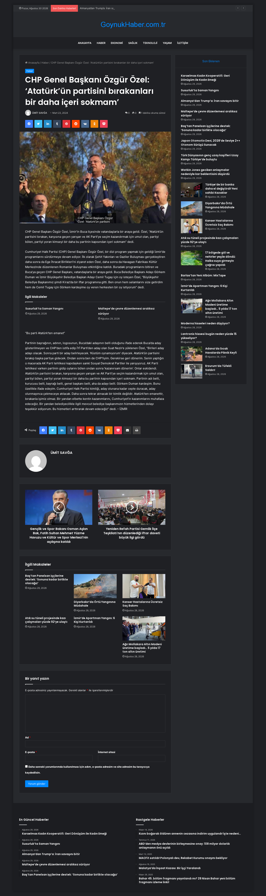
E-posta (31, 752)
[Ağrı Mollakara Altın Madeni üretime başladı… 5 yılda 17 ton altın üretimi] (143, 628)
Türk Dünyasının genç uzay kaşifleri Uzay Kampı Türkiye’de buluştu (209, 157)
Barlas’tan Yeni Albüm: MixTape (203, 275)
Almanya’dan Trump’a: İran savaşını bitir (103, 8)
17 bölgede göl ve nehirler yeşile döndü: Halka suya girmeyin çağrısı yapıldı (220, 259)
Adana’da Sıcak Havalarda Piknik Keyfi (221, 351)
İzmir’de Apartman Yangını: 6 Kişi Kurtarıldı (94, 620)
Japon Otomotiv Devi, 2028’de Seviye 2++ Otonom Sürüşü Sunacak (210, 143)
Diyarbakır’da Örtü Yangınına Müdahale (94, 604)
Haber (101, 42)
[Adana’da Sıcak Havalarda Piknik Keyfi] (191, 354)
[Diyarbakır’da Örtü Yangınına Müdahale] (95, 586)
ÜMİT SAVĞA (39, 112)
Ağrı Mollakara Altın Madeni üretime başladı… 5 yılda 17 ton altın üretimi (142, 648)
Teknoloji (150, 42)
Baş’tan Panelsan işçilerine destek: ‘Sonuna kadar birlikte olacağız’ (46, 579)
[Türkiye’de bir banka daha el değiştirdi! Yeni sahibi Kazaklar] (191, 190)
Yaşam (167, 42)
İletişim (182, 42)
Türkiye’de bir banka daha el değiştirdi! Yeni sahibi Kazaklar (221, 189)
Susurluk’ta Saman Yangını (44, 308)
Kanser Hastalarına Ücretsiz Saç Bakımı (142, 604)
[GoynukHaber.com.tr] (133, 24)
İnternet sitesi (106, 752)
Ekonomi (117, 42)
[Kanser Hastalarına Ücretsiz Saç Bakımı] (143, 586)
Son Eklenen (211, 61)
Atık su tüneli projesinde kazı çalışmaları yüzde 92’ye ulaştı (46, 620)
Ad (28, 737)
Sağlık (132, 42)
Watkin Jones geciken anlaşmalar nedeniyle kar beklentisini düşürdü (205, 172)
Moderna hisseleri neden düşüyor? (205, 323)
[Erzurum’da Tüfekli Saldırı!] (191, 371)
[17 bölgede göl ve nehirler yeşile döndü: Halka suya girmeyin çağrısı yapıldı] (191, 258)
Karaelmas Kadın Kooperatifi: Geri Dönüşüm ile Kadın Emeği (205, 78)
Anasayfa (84, 42)
